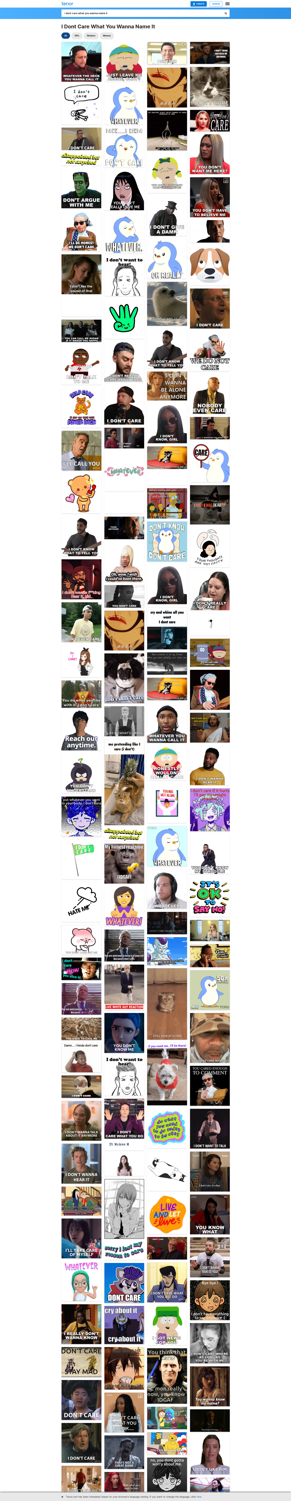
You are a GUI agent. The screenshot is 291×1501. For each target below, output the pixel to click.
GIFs (77, 35)
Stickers (91, 35)
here (199, 1496)
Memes (107, 35)
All (65, 35)
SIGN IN (216, 4)
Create (200, 4)
